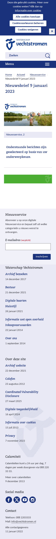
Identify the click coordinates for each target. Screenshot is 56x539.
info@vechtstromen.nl (23, 521)
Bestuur (10, 287)
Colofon (10, 379)
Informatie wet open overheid (24, 319)
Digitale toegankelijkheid (21, 409)
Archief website (15, 365)
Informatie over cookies (28, 10)
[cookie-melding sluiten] (52, 31)
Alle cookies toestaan (28, 17)
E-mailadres (18, 240)
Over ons (11, 338)
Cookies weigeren (28, 29)
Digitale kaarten (15, 300)
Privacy (10, 436)
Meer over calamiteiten (18, 477)
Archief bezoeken (16, 274)
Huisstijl (11, 306)
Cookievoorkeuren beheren (28, 23)
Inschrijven (42, 256)
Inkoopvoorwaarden (18, 325)
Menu (9, 64)
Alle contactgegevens (16, 527)
